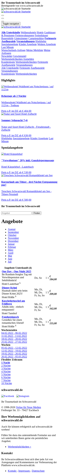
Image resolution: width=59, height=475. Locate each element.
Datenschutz (38, 470)
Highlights (40, 41)
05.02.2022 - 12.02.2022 (14, 347)
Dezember (13, 241)
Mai (10, 255)
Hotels (40, 32)
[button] (2, 15)
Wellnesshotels (28, 32)
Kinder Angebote (28, 44)
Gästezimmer (21, 38)
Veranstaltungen (24, 65)
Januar (11, 244)
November (13, 238)
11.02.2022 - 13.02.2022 (14, 336)
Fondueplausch (10, 317)
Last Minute (7, 47)
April (10, 252)
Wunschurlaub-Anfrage (13, 50)
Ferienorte (43, 62)
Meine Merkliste (34, 50)
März (10, 250)
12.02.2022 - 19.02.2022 (14, 350)
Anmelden (28, 59)
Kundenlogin (8, 62)
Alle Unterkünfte (10, 68)
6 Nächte (6, 377)
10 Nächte (6, 383)
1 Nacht (5, 362)
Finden (37, 213)
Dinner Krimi (9, 287)
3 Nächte (6, 368)
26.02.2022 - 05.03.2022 (14, 356)
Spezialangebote (9, 44)
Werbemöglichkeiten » (19, 446)
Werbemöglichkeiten (12, 59)
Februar (12, 247)
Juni (10, 258)
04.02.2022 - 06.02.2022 (14, 333)
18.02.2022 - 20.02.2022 (14, 339)
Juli (9, 261)
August (11, 229)
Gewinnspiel (19, 56)
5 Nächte (6, 374)
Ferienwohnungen (24, 35)
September (13, 232)
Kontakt (12, 470)
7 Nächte (6, 380)
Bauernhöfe (7, 38)
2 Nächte (6, 365)
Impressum (24, 470)
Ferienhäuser (41, 35)
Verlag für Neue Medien (28, 407)
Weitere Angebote (46, 44)
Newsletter (6, 56)
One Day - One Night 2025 (16, 271)
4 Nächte (6, 371)
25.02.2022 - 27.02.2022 (14, 341)
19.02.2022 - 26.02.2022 (14, 353)
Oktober (12, 235)
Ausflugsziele (8, 65)
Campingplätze (36, 38)
